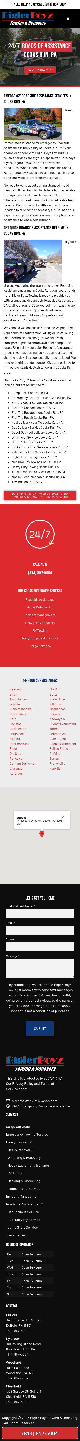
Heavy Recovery (20, 1150)
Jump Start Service (23, 1227)
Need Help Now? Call (29, 4)
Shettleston (18, 729)
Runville (55, 768)
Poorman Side (19, 743)
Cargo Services (40, 646)
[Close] (62, 817)
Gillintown (56, 704)
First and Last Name (20, 906)
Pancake (16, 758)
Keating (15, 689)
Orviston (16, 724)
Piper (13, 748)
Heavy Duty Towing (40, 607)
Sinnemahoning (21, 709)
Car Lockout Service (23, 1212)
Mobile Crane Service (24, 1188)
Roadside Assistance (40, 599)
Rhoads (55, 714)
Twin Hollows (19, 699)
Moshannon (58, 709)
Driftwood (17, 734)
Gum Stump (58, 738)
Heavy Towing (16, 1142)
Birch (13, 694)
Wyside (15, 704)
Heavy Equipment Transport (40, 638)
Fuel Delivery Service (24, 1219)
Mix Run (55, 689)
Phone (10, 939)
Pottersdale (18, 714)
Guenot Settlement (63, 724)
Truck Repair (15, 1235)
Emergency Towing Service (27, 1134)
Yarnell (54, 729)
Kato (13, 719)
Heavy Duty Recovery (40, 623)
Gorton (54, 758)
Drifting (55, 753)
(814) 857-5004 (55, 4)
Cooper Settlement (63, 743)
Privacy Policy (22, 1083)
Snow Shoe (57, 699)
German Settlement (23, 763)
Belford (15, 738)
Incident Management (40, 615)
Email (10, 922)
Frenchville (57, 763)
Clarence (16, 768)
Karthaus (16, 773)
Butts (53, 694)
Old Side (15, 753)
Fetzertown (58, 734)
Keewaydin (57, 719)
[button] (42, 834)
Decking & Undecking (24, 1181)
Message (12, 956)
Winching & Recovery (24, 1157)
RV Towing (40, 630)
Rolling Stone (59, 748)
